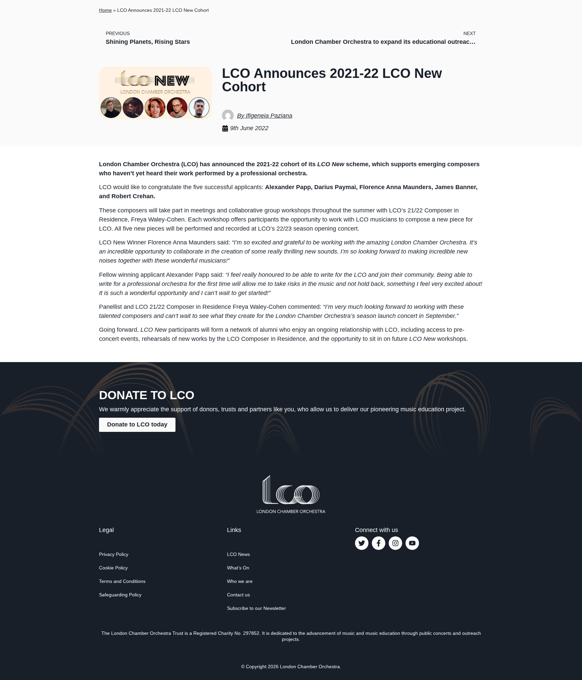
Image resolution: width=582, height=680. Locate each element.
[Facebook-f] (378, 543)
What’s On (238, 567)
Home (105, 10)
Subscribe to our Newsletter (256, 608)
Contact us (238, 594)
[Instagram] (395, 543)
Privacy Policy (113, 554)
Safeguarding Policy (120, 594)
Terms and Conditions (122, 581)
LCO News (238, 554)
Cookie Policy (113, 567)
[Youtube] (412, 543)
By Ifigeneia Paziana (264, 115)
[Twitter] (361, 543)
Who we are (240, 581)
